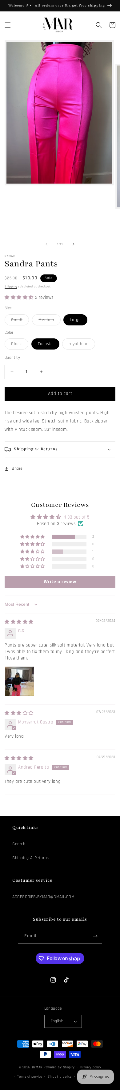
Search (19, 844)
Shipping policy (60, 1077)
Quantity (12, 357)
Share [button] (17, 468)
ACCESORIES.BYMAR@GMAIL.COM (43, 897)
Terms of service (29, 1077)
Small (20, 321)
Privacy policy (90, 1067)
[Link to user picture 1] (19, 681)
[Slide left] (46, 244)
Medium (49, 321)
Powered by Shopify (59, 1067)
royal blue (82, 345)
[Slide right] (73, 244)
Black (19, 345)
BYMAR (37, 1067)
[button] (7, 25)
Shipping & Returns (30, 858)
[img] (19, 622)
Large (75, 320)
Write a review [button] (60, 582)
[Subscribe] (95, 936)
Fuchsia (45, 344)
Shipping (11, 286)
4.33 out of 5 (77, 517)
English (57, 1021)
